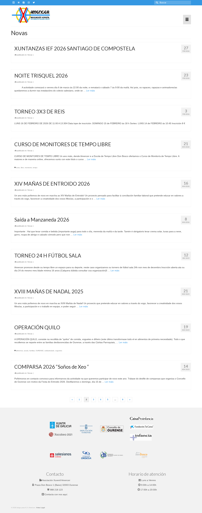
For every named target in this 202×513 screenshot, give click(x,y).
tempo (35, 167)
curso (18, 167)
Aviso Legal (40, 507)
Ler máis (90, 90)
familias (32, 351)
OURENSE (40, 351)
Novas (30, 55)
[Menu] (187, 19)
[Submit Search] (156, 3)
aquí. (65, 494)
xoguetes (58, 351)
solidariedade (49, 351)
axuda (26, 351)
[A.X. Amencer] (39, 14)
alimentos (19, 351)
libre (22, 167)
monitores (28, 167)
